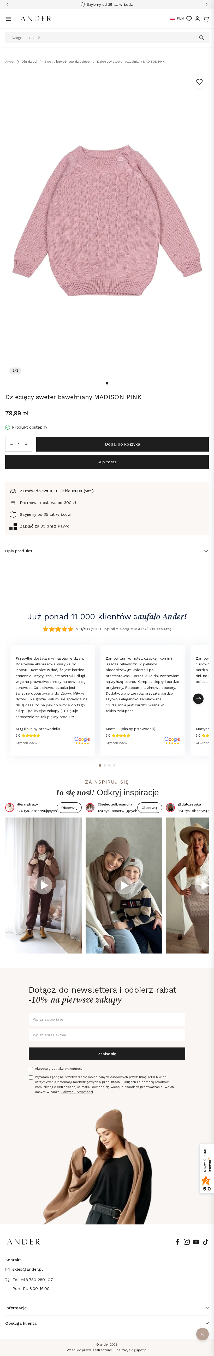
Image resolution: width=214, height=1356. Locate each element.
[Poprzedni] (9, 4)
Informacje (16, 1307)
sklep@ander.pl (27, 1269)
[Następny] (205, 4)
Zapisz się (107, 1054)
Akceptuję (59, 1068)
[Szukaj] (202, 37)
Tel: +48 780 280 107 (33, 1279)
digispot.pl (139, 1350)
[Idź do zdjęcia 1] (107, 383)
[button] (172, 19)
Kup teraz (107, 461)
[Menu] (8, 19)
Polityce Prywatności (77, 1092)
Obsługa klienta (21, 1323)
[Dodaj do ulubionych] (199, 82)
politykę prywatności (67, 1068)
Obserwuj (69, 808)
